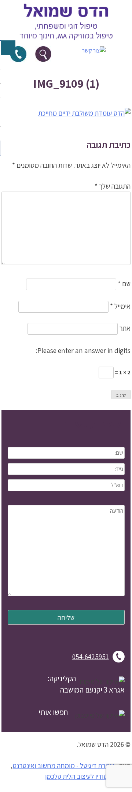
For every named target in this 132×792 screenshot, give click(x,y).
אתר (125, 328)
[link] (66, 42)
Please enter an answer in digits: (83, 350)
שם (124, 283)
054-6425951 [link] (90, 656)
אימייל (120, 306)
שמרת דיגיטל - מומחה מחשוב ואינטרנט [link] (63, 765)
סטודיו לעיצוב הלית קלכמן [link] (78, 776)
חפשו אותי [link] (53, 712)
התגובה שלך (113, 186)
